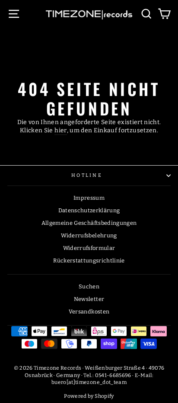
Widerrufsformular (89, 248)
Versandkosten (89, 311)
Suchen (89, 286)
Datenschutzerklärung (89, 210)
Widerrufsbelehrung (89, 235)
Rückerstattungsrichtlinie (89, 260)
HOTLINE (86, 175)
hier (60, 130)
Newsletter (89, 299)
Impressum (89, 198)
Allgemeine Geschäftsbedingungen (89, 223)
